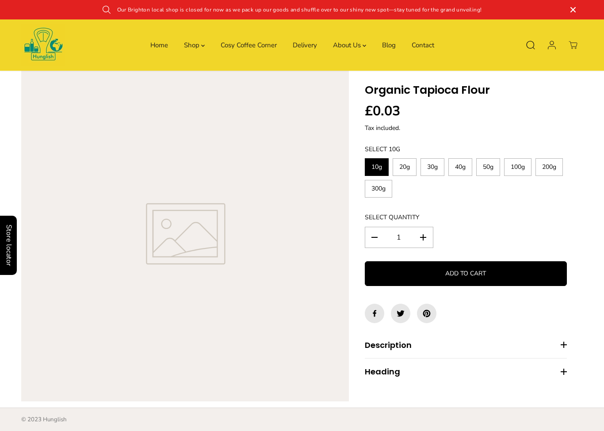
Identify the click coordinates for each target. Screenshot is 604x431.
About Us (348, 45)
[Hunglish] (43, 45)
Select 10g (382, 149)
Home (159, 45)
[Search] (530, 45)
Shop (192, 45)
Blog (389, 45)
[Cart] (573, 45)
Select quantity (392, 217)
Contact (423, 45)
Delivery (305, 45)
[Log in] (552, 45)
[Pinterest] (426, 313)
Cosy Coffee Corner (249, 45)
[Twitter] (400, 313)
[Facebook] (374, 313)
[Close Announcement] (573, 9)
